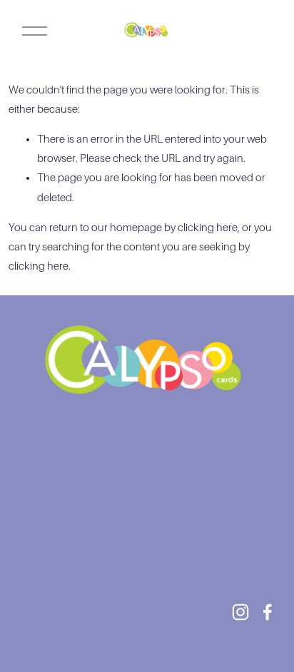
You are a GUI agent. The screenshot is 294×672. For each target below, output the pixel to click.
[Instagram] (240, 612)
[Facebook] (267, 612)
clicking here (208, 227)
